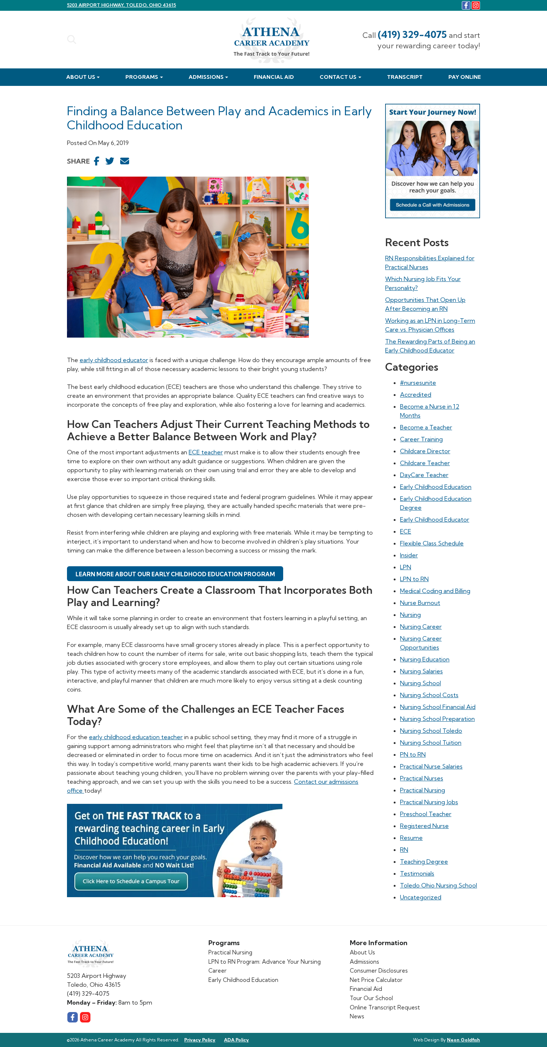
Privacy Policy (199, 1040)
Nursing (410, 614)
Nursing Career (421, 626)
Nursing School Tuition (430, 742)
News (357, 1016)
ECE (405, 531)
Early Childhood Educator (434, 519)
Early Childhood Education (435, 486)
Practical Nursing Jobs (429, 802)
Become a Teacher (426, 427)
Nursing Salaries (421, 671)
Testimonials (417, 873)
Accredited (415, 394)
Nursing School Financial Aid (438, 707)
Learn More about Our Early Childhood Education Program (175, 574)
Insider (409, 555)
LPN (405, 567)
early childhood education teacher (136, 737)
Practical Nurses (421, 778)
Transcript (405, 77)
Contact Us (338, 77)
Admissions (206, 77)
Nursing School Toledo (431, 730)
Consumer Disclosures (379, 970)
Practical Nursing (422, 790)
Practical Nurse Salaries (431, 766)
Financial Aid (274, 77)
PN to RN (413, 754)
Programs (141, 77)
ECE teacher (206, 452)
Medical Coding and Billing (435, 591)
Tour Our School (371, 998)
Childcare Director (425, 451)
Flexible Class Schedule (432, 543)
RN (404, 849)
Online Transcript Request (385, 1007)
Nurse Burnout (420, 602)
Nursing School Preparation (437, 718)
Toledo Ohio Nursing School (438, 885)
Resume (411, 837)
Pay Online (464, 77)
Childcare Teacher (425, 463)
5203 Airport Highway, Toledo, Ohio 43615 (121, 5)
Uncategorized (420, 897)
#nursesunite (418, 382)
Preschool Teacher (425, 814)
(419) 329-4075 (412, 34)
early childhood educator (114, 360)
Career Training (421, 439)
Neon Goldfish (463, 1040)
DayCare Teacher (424, 475)
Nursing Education (425, 659)
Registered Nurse (424, 825)
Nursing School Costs (429, 695)
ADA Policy (236, 1040)
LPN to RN (414, 579)
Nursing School (420, 683)
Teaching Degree (424, 861)
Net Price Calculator (376, 979)
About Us (80, 77)
